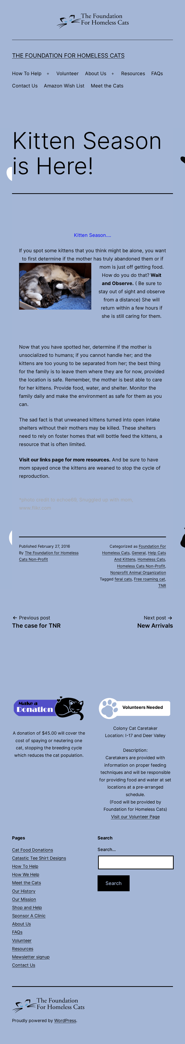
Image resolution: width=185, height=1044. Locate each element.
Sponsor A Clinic (29, 915)
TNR (162, 585)
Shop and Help (27, 907)
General (139, 552)
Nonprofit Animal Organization (138, 572)
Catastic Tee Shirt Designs (39, 858)
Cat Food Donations (32, 849)
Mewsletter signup (31, 956)
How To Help (26, 73)
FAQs (157, 73)
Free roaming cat (149, 579)
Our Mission (24, 899)
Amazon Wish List (64, 86)
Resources (133, 73)
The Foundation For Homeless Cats (68, 55)
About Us (95, 73)
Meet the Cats (107, 86)
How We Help (25, 874)
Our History (23, 891)
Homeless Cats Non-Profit (141, 566)
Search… (107, 849)
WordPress (65, 1020)
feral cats (123, 579)
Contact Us (25, 86)
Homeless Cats (151, 559)
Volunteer (67, 73)
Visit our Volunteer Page (135, 816)
